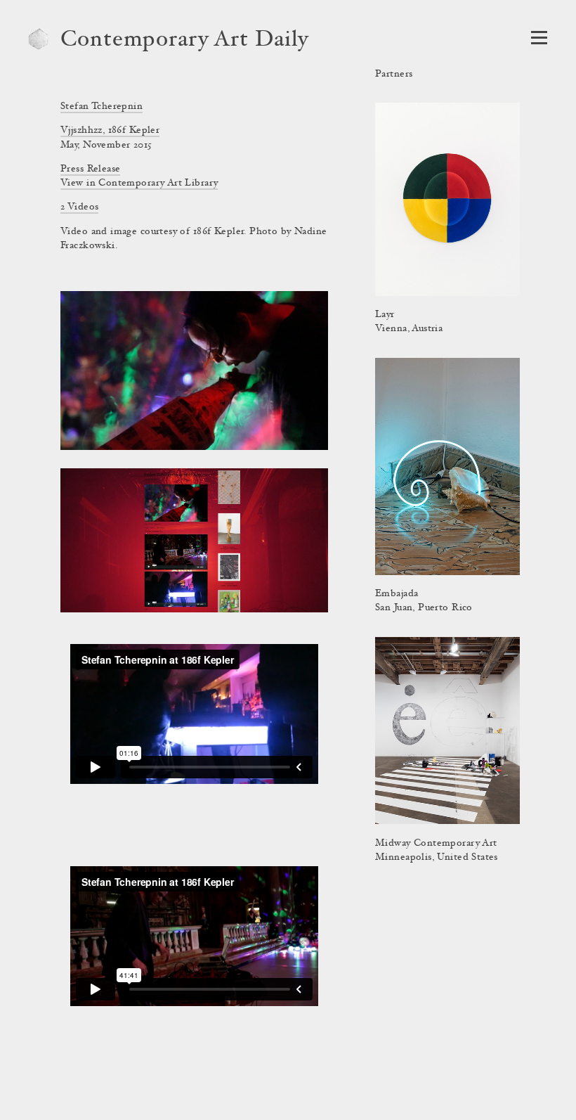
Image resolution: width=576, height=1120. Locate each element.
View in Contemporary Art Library (139, 183)
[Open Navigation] (539, 37)
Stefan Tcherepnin (101, 107)
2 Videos (79, 207)
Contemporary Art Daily (184, 41)
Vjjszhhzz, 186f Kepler (109, 131)
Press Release (90, 169)
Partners (393, 74)
